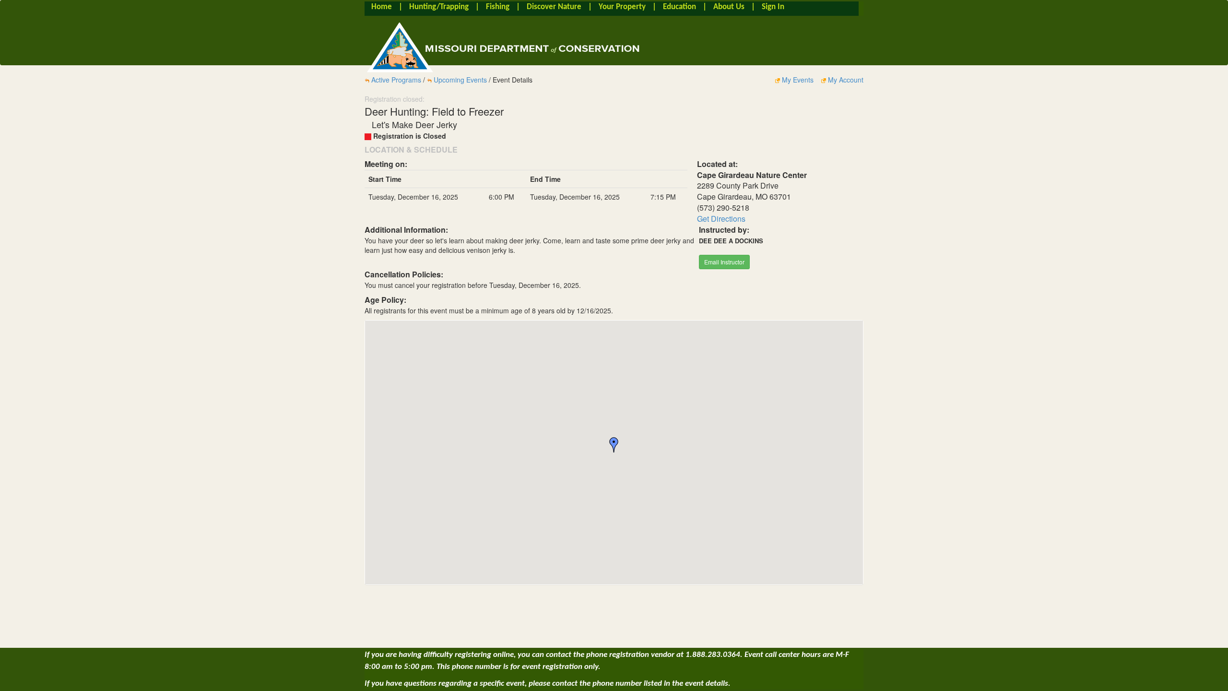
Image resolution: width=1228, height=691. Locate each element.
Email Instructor (724, 262)
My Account (844, 79)
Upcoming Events (460, 79)
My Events (797, 79)
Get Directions (721, 218)
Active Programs (396, 79)
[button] (614, 445)
